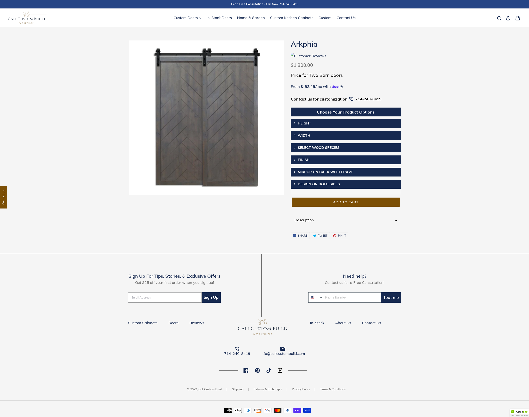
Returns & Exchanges (268, 389)
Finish (304, 160)
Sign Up (211, 297)
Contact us (3, 197)
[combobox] (316, 297)
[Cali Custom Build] (264, 328)
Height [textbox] (304, 123)
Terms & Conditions (333, 389)
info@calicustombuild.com (283, 353)
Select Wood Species (319, 147)
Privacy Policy (301, 389)
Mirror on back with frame (325, 172)
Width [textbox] (304, 135)
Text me (391, 297)
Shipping (237, 389)
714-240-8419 (368, 99)
